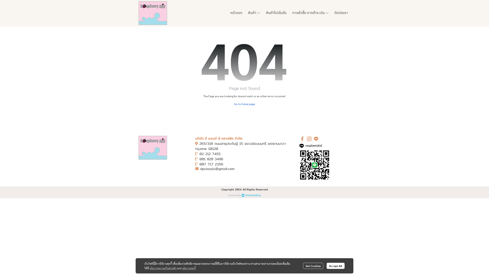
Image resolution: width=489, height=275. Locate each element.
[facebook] (302, 139)
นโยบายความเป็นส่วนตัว (163, 268)
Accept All (335, 266)
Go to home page (244, 104)
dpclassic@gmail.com (217, 168)
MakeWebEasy (253, 195)
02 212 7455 (210, 154)
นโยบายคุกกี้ (189, 268)
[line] (316, 139)
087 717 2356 (211, 164)
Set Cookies (313, 266)
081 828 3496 (211, 159)
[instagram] (309, 139)
